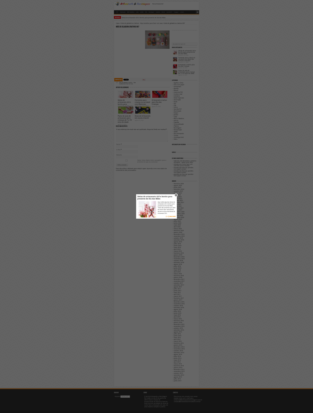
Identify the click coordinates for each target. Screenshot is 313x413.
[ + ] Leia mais (171, 216)
